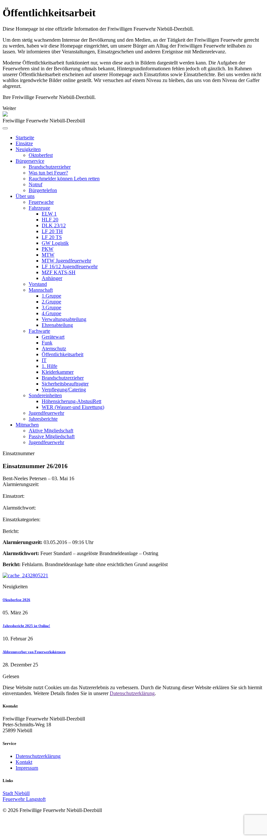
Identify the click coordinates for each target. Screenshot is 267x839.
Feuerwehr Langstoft (24, 799)
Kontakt (24, 762)
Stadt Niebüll (16, 793)
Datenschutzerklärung (132, 693)
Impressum (27, 768)
